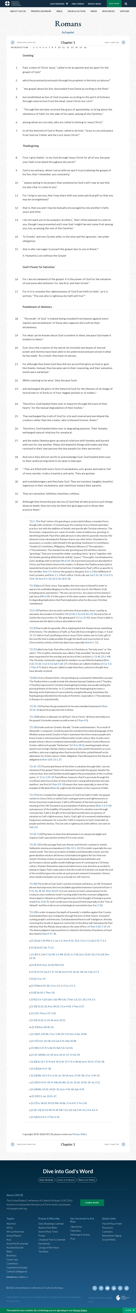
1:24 (33, 912)
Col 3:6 (69, 1047)
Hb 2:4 (51, 1040)
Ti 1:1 (103, 940)
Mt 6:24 (45, 596)
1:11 (34, 1013)
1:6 (33, 978)
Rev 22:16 (91, 614)
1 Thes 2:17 (78, 1006)
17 (38, 766)
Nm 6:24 (65, 560)
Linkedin (113, 1288)
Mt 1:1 (55, 954)
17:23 (73, 1054)
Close (128, 1310)
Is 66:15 (51, 1047)
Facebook (101, 1288)
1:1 (33, 521)
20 (43, 890)
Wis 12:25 (43, 1089)
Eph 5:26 (58, 663)
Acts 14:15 (59, 1054)
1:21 (34, 1068)
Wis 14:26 (60, 1103)
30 (82, 1075)
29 (78, 1054)
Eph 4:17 (42, 1068)
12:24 (76, 1082)
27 (65, 663)
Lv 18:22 (42, 1103)
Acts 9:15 (68, 940)
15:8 (31, 578)
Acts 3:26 (74, 1034)
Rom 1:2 (89, 571)
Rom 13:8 (47, 759)
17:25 (97, 1061)
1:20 (34, 1061)
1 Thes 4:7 (34, 667)
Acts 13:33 (48, 964)
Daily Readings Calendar (68, 3)
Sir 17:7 (65, 1061)
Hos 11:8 (40, 901)
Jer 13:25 (47, 1096)
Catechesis (12, 1263)
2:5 (80, 999)
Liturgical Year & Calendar (51, 1239)
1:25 (35, 1096)
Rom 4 (54, 787)
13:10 (83, 1082)
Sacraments (44, 1243)
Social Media (108, 1239)
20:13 (51, 1103)
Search (126, 3)
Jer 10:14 (63, 1075)
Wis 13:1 (71, 848)
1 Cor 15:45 (83, 617)
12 (68, 47)
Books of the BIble (47, 1227)
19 (51, 1054)
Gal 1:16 (88, 971)
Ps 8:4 (51, 1061)
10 (59, 47)
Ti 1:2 (50, 947)
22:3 (54, 578)
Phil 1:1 (50, 940)
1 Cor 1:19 (90, 1075)
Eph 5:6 (60, 1047)
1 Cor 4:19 (65, 1006)
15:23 (40, 1006)
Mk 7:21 (63, 1110)
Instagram (120, 1288)
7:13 (103, 926)
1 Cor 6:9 (70, 1103)
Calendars (107, 1231)
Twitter (94, 1288)
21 (98, 1075)
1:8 (33, 677)
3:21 (40, 1040)
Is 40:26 (77, 1061)
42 (72, 1089)
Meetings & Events (80, 1234)
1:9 (33, 999)
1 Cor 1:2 (106, 663)
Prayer (41, 1235)
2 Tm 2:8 (80, 614)
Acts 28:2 (78, 745)
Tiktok (126, 1288)
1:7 (33, 649)
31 (52, 1027)
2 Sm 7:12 (46, 954)
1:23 (34, 1082)
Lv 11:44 (95, 656)
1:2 (33, 947)
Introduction (19, 47)
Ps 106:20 (56, 1082)
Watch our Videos (87, 1180)
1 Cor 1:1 (84, 940)
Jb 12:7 (41, 1061)
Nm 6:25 (41, 985)
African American (15, 1231)
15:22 (40, 1020)
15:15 (40, 971)
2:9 (67, 1034)
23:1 (103, 656)
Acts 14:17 (87, 1061)
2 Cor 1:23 (41, 999)
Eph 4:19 (79, 1089)
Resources (107, 1227)
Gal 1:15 (94, 575)
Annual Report (14, 1235)
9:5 (38, 954)
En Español (68, 32)
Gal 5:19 (77, 1110)
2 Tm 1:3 (90, 999)
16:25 (40, 947)
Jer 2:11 (95, 1082)
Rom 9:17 (47, 933)
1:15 (35, 1027)
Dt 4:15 (42, 1082)
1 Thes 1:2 (71, 999)
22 (49, 578)
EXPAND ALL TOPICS (16, 1277)
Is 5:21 (53, 1075)
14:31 (80, 848)
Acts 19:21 (59, 1020)
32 (38, 844)
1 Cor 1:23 (44, 777)
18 (69, 578)
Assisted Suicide (15, 1247)
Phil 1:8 (61, 999)
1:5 (33, 628)
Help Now (114, 4)
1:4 (33, 964)
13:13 (45, 1110)
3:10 (53, 1013)
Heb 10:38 (70, 1040)
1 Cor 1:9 (40, 978)
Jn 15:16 (48, 1020)
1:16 (33, 766)
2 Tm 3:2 (90, 1110)
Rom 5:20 (95, 926)
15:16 (38, 663)
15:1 (55, 759)
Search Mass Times (48, 1231)
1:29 (34, 1110)
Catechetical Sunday (17, 1267)
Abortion (11, 1223)
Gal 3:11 (60, 1040)
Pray (72, 1238)
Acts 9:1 (43, 578)
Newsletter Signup (112, 1235)
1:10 (33, 706)
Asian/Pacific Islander (18, 1243)
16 (85, 47)
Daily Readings (57, 4)
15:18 (58, 971)
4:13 (108, 805)
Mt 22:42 (70, 614)
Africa (10, 1227)
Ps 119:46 (43, 1034)
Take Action (76, 1226)
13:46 (83, 1034)
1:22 (34, 1075)
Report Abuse (94, 4)
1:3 (33, 610)
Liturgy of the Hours (48, 1247)
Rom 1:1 (53, 575)
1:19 (34, 1054)
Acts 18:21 (53, 1006)
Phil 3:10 (59, 964)
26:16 (76, 971)
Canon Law (12, 1259)
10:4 (48, 890)
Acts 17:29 (74, 1075)
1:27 (34, 1103)
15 (81, 47)
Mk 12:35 (65, 954)
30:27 (54, 890)
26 (72, 560)
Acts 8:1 (42, 1116)
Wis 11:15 (67, 1082)
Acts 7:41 (65, 1089)
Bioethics (11, 1255)
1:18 (33, 834)
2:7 (95, 971)
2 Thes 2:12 (53, 1116)
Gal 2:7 (47, 971)
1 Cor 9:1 (107, 575)
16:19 (40, 992)
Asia (9, 1239)
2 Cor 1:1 (68, 985)
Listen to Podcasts (66, 1180)
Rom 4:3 (83, 720)
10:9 (39, 964)
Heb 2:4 (33, 827)
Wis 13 (45, 1054)
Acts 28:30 (44, 1027)
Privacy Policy (80, 1134)
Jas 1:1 (58, 940)
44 (108, 656)
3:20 (39, 834)
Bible (9, 1251)
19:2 (58, 1061)
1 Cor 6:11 (47, 663)
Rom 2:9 (56, 784)
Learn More (92, 1203)
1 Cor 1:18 (54, 1034)
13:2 (76, 940)
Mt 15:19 (53, 1110)
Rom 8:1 (89, 642)
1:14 (33, 727)
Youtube (107, 1288)
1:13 (33, 716)
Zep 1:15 (97, 905)
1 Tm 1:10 (81, 1103)
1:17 (33, 794)
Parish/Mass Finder (112, 1223)
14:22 (52, 1089)
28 (102, 1061)
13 (72, 47)
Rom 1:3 (47, 571)
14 (76, 47)
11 (63, 47)
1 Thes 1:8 (49, 992)
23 (93, 954)
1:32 (34, 1116)
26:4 (64, 578)
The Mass (43, 1251)
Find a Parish (78, 4)
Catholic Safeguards (17, 1271)
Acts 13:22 (84, 954)
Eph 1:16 (52, 999)
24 (37, 709)
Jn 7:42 (74, 954)
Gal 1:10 (41, 940)
